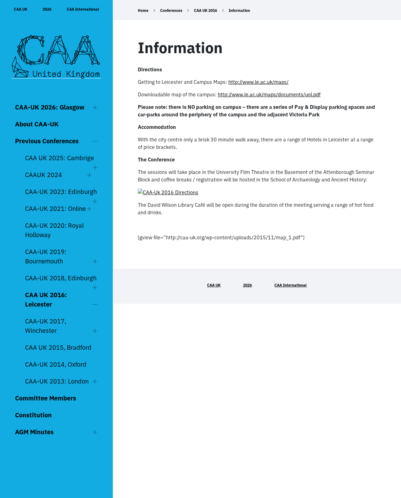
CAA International (83, 9)
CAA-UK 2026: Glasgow (50, 107)
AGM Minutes (34, 432)
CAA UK (20, 9)
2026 (47, 9)
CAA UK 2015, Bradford (58, 347)
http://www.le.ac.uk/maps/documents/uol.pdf (269, 94)
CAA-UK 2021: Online (55, 208)
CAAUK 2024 (43, 174)
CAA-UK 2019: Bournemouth (45, 256)
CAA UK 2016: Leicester (46, 299)
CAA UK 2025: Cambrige (59, 158)
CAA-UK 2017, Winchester (45, 326)
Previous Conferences (47, 141)
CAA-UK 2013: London (57, 381)
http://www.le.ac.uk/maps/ (258, 82)
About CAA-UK (37, 124)
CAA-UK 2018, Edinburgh (60, 278)
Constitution (33, 415)
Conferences (171, 10)
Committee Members (45, 398)
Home (143, 10)
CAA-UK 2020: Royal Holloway (54, 230)
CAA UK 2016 (205, 10)
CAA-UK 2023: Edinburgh (61, 191)
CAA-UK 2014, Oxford (55, 364)
